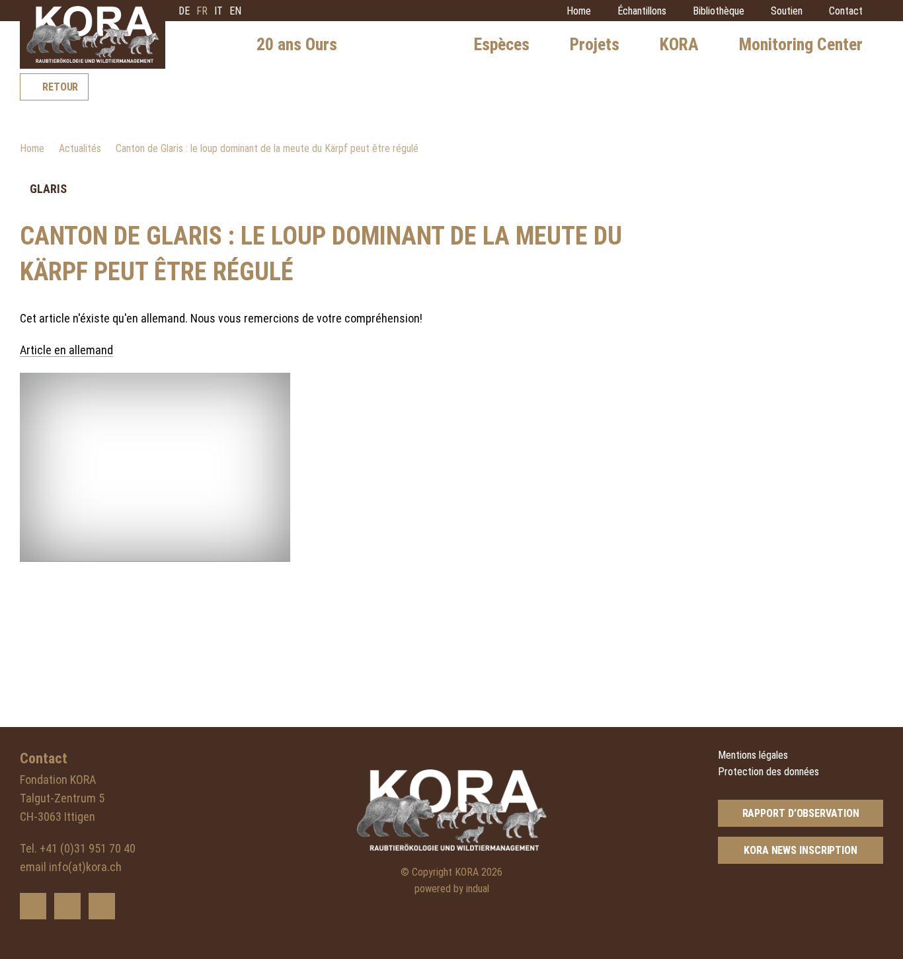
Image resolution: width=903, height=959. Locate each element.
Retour (60, 87)
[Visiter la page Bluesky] (33, 906)
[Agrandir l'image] (155, 467)
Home (32, 148)
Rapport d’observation (800, 813)
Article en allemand (66, 350)
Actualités (80, 148)
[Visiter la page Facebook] (67, 906)
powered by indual (451, 888)
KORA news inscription (800, 850)
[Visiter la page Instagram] (102, 906)
